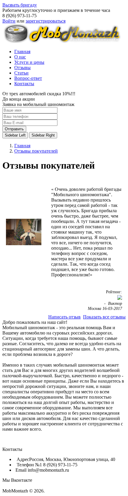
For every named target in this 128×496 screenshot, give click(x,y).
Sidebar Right (43, 135)
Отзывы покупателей (36, 150)
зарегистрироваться (45, 20)
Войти (8, 20)
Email (20, 470)
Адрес (22, 459)
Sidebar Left (15, 135)
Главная (22, 145)
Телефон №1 (28, 464)
